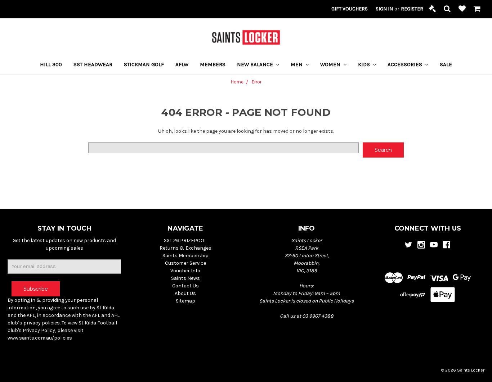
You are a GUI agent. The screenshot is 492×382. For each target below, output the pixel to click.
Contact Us (185, 286)
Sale (446, 64)
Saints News (185, 278)
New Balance (255, 64)
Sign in (384, 9)
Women (331, 64)
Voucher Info (185, 271)
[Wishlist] (462, 9)
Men (297, 64)
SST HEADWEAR (92, 64)
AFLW (181, 64)
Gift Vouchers (349, 9)
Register (412, 9)
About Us (185, 293)
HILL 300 (51, 64)
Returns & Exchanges (185, 248)
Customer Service (185, 263)
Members (212, 64)
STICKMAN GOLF (144, 64)
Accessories (406, 64)
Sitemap (185, 301)
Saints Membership (185, 256)
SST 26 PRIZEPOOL (185, 240)
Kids (364, 64)
